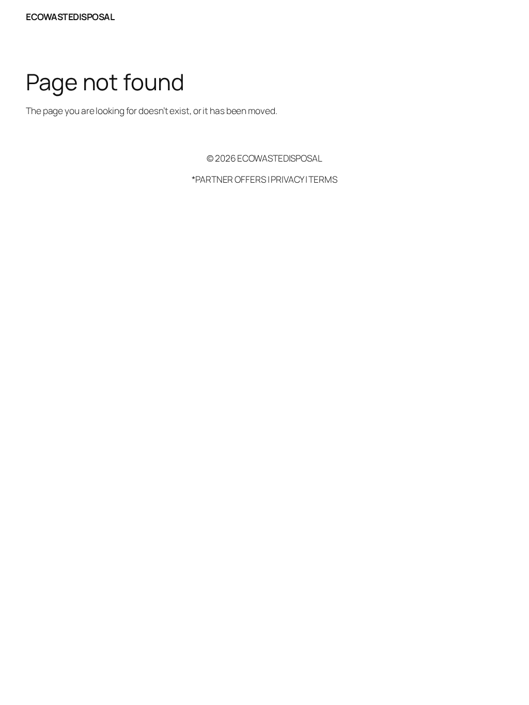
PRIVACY (287, 179)
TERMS (322, 179)
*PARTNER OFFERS (229, 179)
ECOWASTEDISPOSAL (70, 16)
